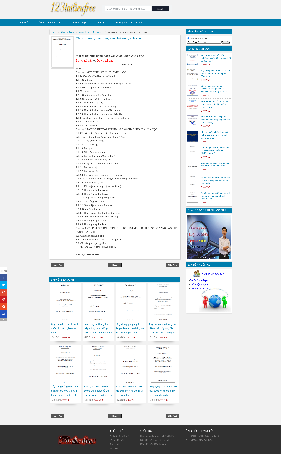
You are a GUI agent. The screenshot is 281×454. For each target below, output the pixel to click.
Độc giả (102, 22)
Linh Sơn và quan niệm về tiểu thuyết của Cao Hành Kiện (215, 164)
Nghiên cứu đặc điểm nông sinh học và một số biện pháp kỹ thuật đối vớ (215, 196)
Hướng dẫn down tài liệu (129, 22)
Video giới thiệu (117, 440)
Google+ (114, 448)
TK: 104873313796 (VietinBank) (200, 440)
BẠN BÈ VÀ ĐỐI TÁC (213, 274)
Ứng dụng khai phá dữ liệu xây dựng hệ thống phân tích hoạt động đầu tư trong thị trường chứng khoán (163, 395)
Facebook (114, 444)
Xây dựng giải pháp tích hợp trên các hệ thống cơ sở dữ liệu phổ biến (130, 328)
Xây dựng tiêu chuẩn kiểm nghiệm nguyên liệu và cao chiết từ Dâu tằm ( (216, 58)
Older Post (172, 265)
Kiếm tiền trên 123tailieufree (153, 444)
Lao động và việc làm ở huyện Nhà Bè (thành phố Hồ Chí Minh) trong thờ (215, 150)
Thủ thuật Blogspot (200, 284)
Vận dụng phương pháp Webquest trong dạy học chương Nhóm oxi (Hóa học (214, 89)
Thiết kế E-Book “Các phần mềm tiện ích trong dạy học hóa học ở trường (215, 119)
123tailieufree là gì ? (119, 436)
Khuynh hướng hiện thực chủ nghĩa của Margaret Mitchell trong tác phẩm (214, 135)
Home (114, 265)
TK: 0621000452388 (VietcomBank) (202, 436)
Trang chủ (23, 22)
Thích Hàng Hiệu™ (200, 288)
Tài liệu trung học (80, 22)
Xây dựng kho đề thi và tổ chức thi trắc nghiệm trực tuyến (65, 328)
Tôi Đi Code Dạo (199, 280)
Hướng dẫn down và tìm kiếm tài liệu (157, 436)
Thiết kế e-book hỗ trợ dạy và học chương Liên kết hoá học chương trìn (214, 104)
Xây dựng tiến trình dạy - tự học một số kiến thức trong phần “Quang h (215, 73)
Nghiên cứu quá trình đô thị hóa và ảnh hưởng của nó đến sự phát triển (215, 180)
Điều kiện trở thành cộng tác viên (155, 440)
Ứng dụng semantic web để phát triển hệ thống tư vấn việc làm (129, 390)
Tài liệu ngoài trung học (49, 22)
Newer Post (57, 265)
